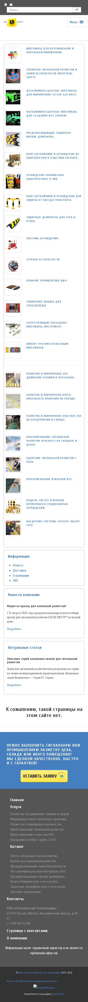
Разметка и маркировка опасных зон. (36, 824)
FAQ (15, 581)
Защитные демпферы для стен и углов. (38, 887)
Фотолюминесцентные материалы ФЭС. (38, 871)
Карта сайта (13, 981)
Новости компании (23, 594)
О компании (21, 576)
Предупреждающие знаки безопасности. (38, 866)
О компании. (17, 938)
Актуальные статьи (25, 647)
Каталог (17, 846)
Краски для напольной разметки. (33, 861)
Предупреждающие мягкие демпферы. (37, 877)
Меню (74, 22)
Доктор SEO (58, 993)
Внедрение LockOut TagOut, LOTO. (33, 840)
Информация (19, 556)
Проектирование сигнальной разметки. (37, 829)
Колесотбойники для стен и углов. (34, 881)
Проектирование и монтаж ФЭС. (32, 835)
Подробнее (14, 629)
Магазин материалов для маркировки (39, 972)
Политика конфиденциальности (39, 981)
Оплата (18, 565)
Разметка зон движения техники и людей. (39, 814)
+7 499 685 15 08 (18, 923)
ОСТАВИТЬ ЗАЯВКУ (40, 776)
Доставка (19, 570)
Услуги (15, 807)
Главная (17, 800)
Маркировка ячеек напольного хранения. (38, 819)
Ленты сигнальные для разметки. (34, 856)
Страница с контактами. (27, 930)
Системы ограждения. (25, 892)
